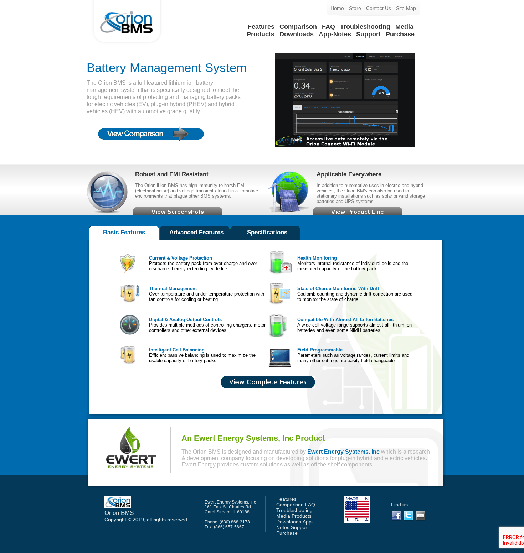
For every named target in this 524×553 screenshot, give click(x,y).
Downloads (296, 34)
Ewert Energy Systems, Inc (343, 452)
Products (260, 34)
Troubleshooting (365, 26)
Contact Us (378, 8)
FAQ (328, 26)
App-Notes (335, 34)
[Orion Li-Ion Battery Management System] (127, 45)
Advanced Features (196, 232)
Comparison (298, 26)
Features (261, 26)
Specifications (267, 232)
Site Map (406, 8)
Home (337, 8)
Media (404, 26)
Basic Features (124, 232)
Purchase (400, 34)
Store (355, 8)
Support (368, 34)
